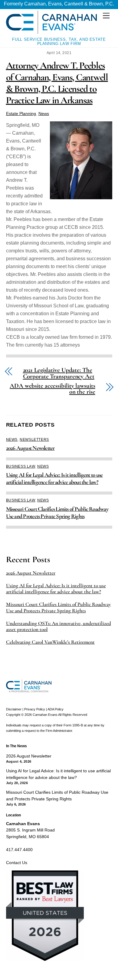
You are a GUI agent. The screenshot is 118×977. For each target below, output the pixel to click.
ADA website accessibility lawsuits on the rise (52, 389)
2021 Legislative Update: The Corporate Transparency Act (58, 373)
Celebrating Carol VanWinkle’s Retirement (50, 642)
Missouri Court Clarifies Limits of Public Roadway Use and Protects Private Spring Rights (57, 512)
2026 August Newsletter (30, 448)
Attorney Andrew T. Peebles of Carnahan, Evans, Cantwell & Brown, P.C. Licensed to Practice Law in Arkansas (57, 82)
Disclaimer (13, 709)
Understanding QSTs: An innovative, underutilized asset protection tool (58, 626)
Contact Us (16, 862)
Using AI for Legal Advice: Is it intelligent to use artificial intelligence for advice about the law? (54, 478)
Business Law (20, 466)
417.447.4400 (19, 849)
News (43, 113)
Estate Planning (21, 113)
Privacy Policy (34, 709)
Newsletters (34, 439)
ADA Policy (56, 709)
